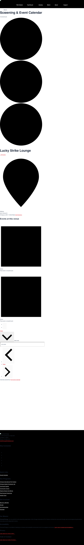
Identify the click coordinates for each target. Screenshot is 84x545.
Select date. (16, 340)
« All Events (3, 155)
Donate (1, 505)
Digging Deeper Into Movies (6, 491)
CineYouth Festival (4, 486)
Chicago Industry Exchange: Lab (7, 484)
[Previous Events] (5, 324)
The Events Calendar (15, 379)
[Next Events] (5, 327)
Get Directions (18, 215)
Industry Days (3, 495)
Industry (41, 5)
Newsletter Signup (6, 449)
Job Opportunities (4, 507)
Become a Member (4, 502)
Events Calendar (4, 475)
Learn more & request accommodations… (64, 527)
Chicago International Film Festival (8, 482)
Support (66, 5)
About (56, 5)
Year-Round (30, 5)
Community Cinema (4, 488)
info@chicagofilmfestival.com (7, 441)
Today (1, 331)
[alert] (21, 246)
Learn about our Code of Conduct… (8, 540)
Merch (48, 5)
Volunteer (2, 509)
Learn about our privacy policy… (7, 533)
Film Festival (19, 5)
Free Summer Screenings (6, 493)
